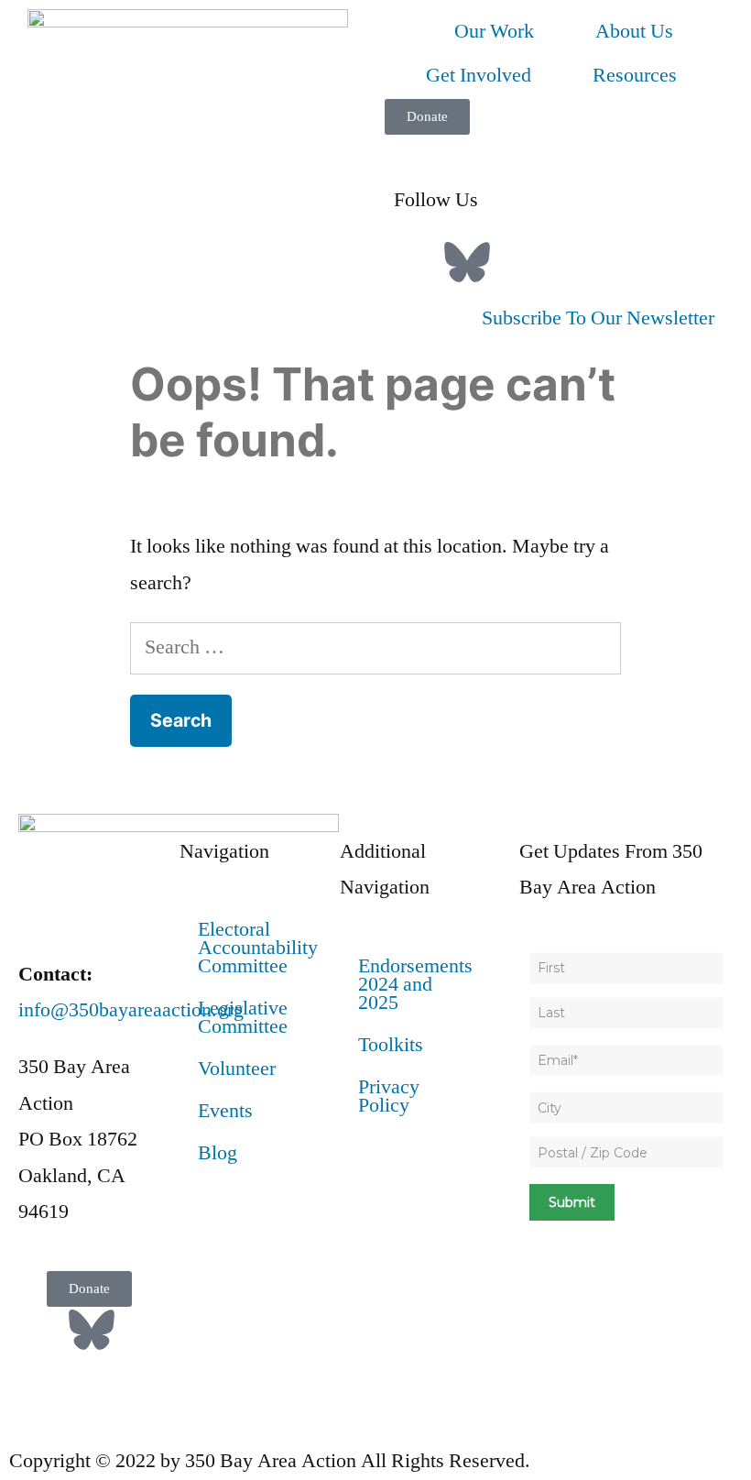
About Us (634, 31)
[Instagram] (517, 262)
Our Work (494, 31)
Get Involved (478, 75)
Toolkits (390, 1045)
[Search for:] (375, 647)
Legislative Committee (243, 1017)
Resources (635, 75)
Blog (217, 1153)
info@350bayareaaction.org (131, 1010)
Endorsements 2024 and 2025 (415, 984)
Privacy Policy (388, 1096)
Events (225, 1111)
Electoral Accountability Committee (258, 947)
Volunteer (237, 1068)
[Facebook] (417, 262)
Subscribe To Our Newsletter (598, 318)
